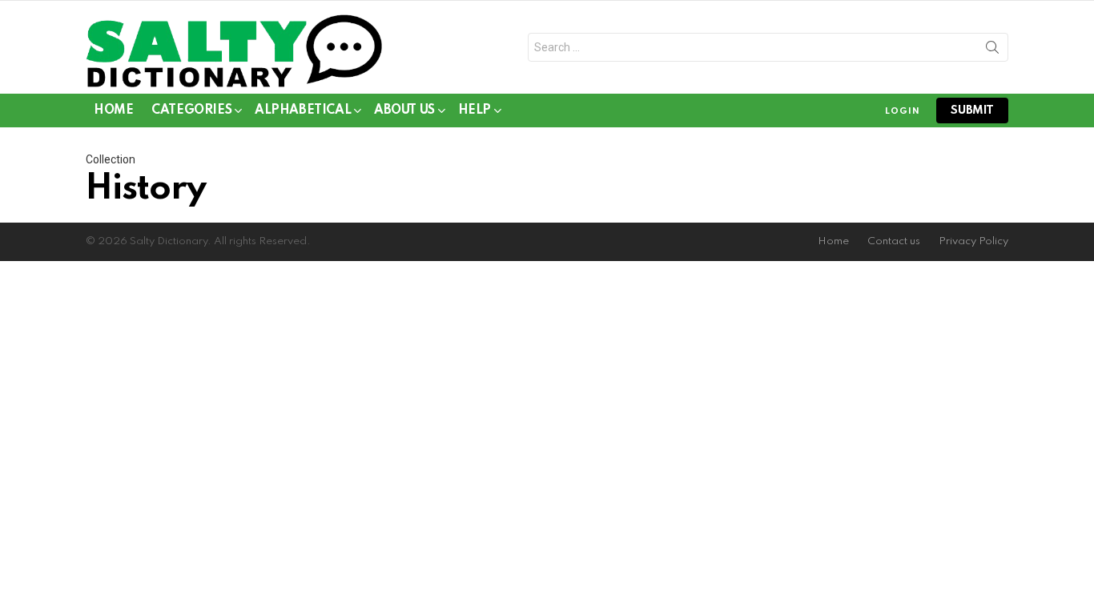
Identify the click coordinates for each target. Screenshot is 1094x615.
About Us (404, 110)
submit (972, 110)
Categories (191, 110)
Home (113, 110)
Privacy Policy (973, 241)
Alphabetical (303, 110)
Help (474, 110)
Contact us (893, 241)
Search (992, 50)
